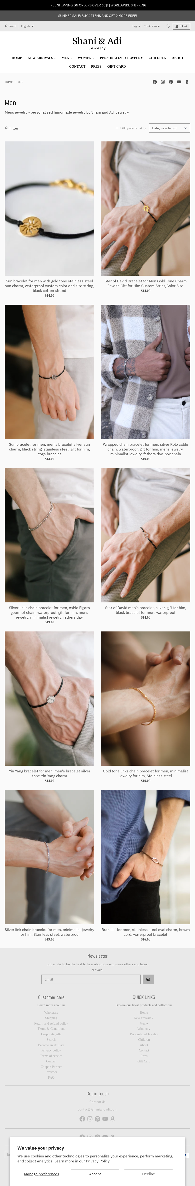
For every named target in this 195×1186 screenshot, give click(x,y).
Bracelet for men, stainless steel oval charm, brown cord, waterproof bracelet (146, 932)
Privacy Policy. (98, 1161)
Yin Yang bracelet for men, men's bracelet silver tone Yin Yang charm (49, 773)
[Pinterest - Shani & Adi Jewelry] (171, 82)
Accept (95, 1173)
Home (9, 81)
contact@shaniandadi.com (97, 1109)
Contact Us (97, 1102)
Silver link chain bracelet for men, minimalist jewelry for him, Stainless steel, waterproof (49, 932)
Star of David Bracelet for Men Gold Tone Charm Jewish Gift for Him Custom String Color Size (146, 283)
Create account (152, 26)
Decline (148, 1173)
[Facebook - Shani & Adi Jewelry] (155, 82)
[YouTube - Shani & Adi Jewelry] (179, 82)
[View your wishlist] (168, 26)
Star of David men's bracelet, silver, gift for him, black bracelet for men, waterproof (145, 610)
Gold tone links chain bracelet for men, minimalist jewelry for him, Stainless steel (145, 773)
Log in (136, 26)
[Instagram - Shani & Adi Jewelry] (163, 82)
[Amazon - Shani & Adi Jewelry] (187, 82)
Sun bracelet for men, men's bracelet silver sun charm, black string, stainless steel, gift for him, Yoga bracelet (49, 449)
